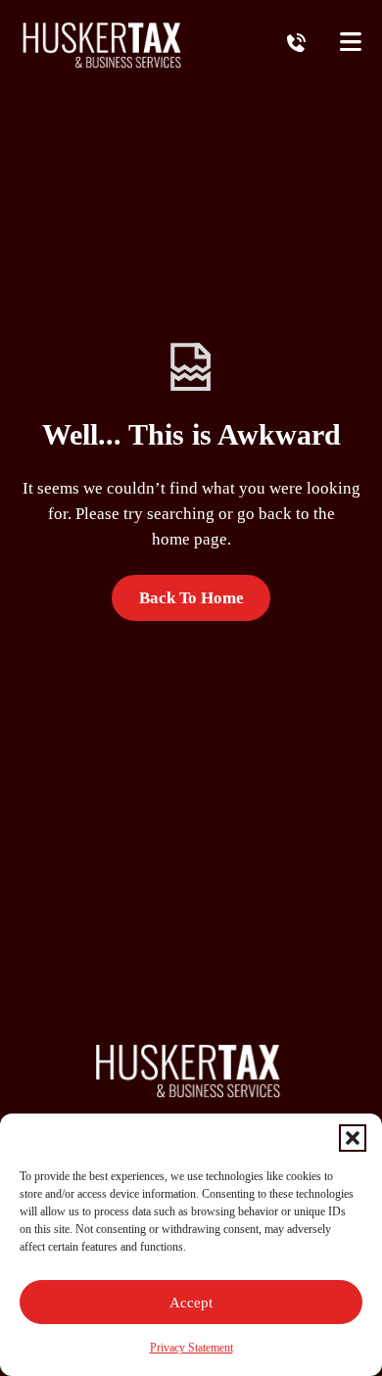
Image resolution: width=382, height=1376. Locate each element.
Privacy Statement (191, 1347)
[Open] (350, 43)
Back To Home (191, 598)
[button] (352, 1138)
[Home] (106, 43)
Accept (191, 1302)
